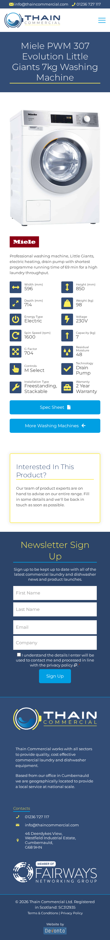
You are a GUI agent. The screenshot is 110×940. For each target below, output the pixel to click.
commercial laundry (35, 760)
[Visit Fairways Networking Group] (55, 872)
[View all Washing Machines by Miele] (55, 241)
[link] (55, 718)
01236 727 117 (37, 817)
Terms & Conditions (43, 913)
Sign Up (55, 676)
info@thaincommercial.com (52, 825)
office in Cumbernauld (67, 775)
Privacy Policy (72, 913)
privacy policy (60, 665)
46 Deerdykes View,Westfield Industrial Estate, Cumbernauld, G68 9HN (50, 840)
